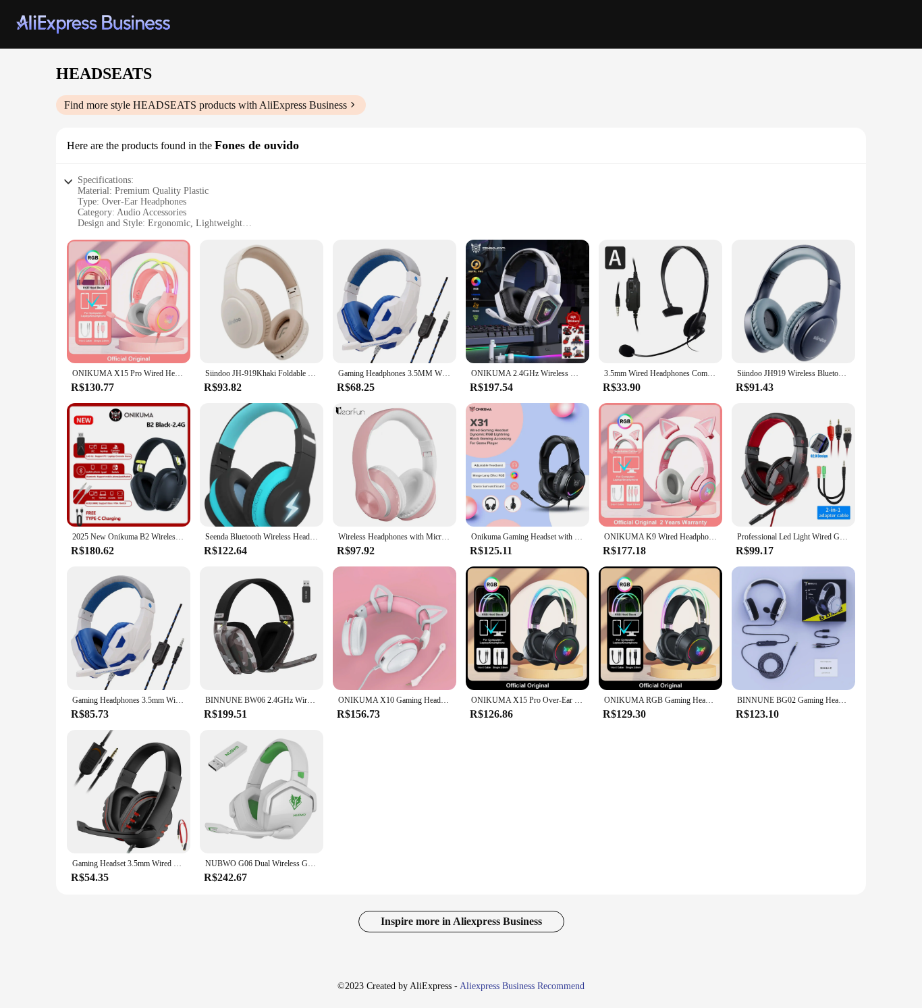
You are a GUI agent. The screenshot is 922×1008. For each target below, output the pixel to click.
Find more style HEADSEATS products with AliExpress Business (205, 105)
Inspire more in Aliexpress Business (461, 921)
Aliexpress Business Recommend (522, 986)
